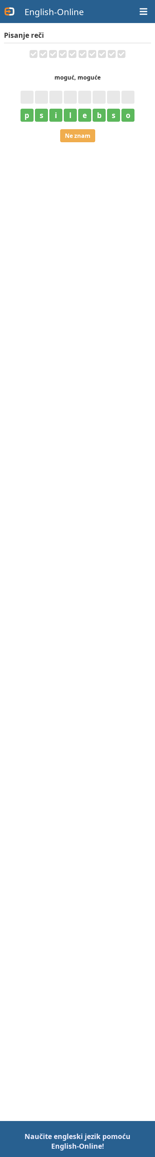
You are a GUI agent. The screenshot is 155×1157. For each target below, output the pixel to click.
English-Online (54, 12)
